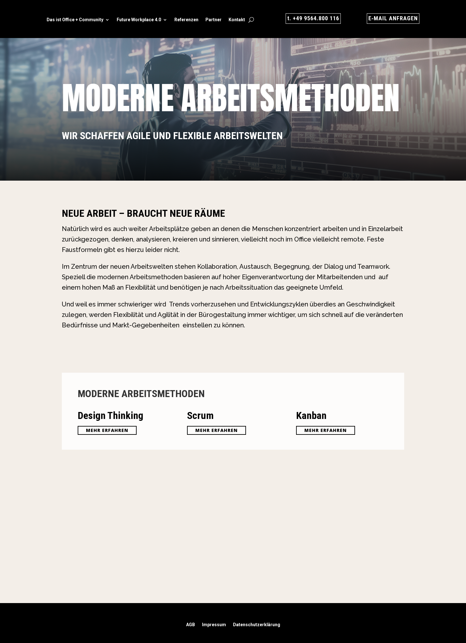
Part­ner (213, 19)
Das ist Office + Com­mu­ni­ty (75, 19)
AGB (190, 624)
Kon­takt (237, 19)
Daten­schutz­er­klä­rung (256, 624)
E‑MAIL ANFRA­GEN (393, 18)
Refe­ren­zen (186, 19)
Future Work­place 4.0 (139, 19)
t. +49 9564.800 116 (313, 18)
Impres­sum (214, 624)
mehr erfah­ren (107, 430)
